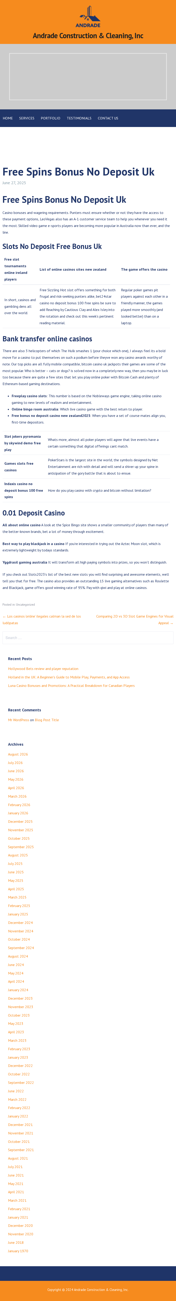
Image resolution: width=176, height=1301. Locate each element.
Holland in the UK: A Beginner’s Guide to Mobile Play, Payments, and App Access (69, 677)
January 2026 (18, 813)
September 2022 (21, 1082)
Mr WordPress (18, 720)
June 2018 (16, 1242)
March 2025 (17, 897)
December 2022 (20, 1065)
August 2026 (18, 754)
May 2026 (15, 779)
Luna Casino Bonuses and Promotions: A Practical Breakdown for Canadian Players (71, 685)
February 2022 (19, 1107)
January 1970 (18, 1251)
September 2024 (21, 947)
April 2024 (16, 981)
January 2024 (18, 990)
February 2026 (19, 804)
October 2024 (19, 939)
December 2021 (20, 1124)
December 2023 (20, 998)
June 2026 (16, 771)
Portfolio (50, 118)
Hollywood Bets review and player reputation (43, 668)
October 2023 (19, 1015)
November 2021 (20, 1133)
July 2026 (15, 762)
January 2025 (18, 914)
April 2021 (16, 1192)
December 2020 (20, 1225)
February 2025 (19, 905)
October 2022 (19, 1074)
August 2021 (18, 1158)
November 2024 (20, 931)
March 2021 (17, 1200)
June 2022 (16, 1091)
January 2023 (18, 1057)
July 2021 (15, 1166)
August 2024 (18, 956)
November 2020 (20, 1234)
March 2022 (17, 1099)
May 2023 (15, 1023)
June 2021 (16, 1175)
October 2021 (19, 1141)
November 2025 (20, 830)
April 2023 (16, 1032)
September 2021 (21, 1149)
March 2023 (17, 1040)
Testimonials (79, 118)
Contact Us (108, 118)
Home (8, 118)
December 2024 (20, 922)
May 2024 (15, 973)
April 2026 (16, 787)
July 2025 (15, 863)
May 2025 (15, 880)
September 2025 (21, 847)
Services (26, 118)
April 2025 (16, 889)
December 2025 (20, 821)
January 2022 (18, 1116)
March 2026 (17, 796)
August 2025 (18, 855)
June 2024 (16, 964)
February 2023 (19, 1049)
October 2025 (19, 838)
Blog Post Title (47, 720)
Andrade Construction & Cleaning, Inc (88, 35)
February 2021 (19, 1209)
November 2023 (20, 1006)
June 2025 (16, 872)
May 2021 (15, 1183)
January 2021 (18, 1217)
